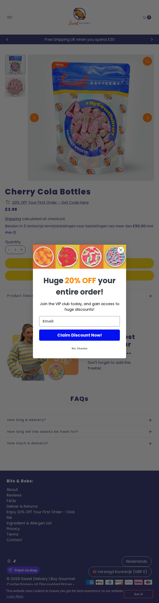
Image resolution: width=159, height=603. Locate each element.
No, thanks (80, 348)
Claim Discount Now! (79, 335)
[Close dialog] (120, 250)
